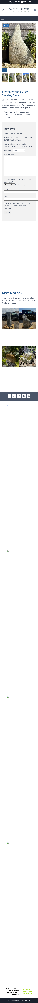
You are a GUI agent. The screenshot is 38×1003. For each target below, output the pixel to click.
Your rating (8, 150)
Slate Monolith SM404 (8, 335)
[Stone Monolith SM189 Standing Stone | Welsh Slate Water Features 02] (19, 45)
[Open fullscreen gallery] (4, 70)
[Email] (14, 396)
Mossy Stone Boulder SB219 (27, 373)
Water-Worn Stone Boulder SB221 (9, 374)
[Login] (3, 10)
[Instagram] (24, 396)
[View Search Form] (35, 19)
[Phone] (9, 396)
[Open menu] (2, 18)
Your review (9, 154)
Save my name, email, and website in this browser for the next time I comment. (18, 205)
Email (6, 196)
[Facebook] (19, 396)
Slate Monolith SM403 (25, 335)
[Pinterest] (28, 396)
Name (6, 189)
